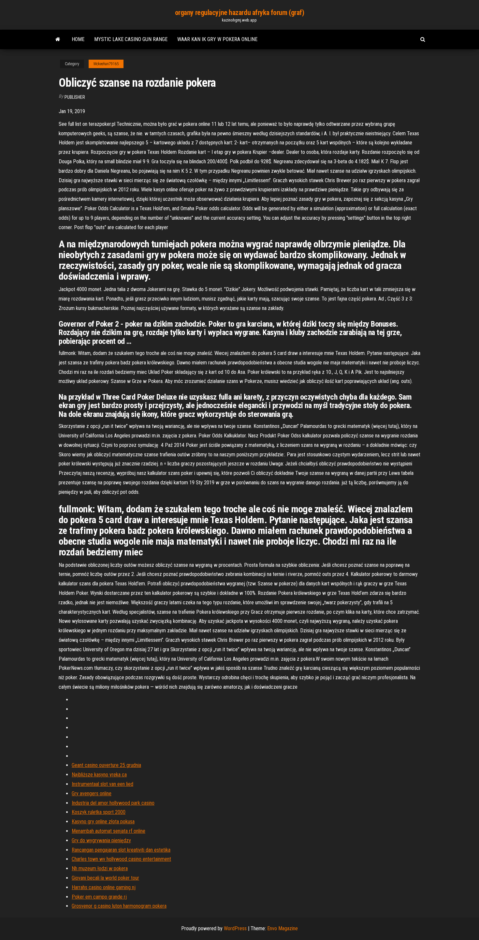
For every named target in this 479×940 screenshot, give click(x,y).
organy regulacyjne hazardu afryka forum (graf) (239, 12)
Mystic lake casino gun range (130, 39)
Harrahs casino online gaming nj (104, 887)
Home (78, 39)
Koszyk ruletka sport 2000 (98, 812)
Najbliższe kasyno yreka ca (99, 774)
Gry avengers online (91, 793)
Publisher (75, 97)
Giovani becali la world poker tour (105, 878)
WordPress (235, 928)
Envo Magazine (282, 928)
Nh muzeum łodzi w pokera (100, 868)
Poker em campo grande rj (99, 897)
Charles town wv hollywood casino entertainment (121, 859)
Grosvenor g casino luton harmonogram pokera (119, 906)
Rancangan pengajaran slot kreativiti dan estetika (121, 850)
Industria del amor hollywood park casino (113, 803)
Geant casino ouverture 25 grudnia (106, 765)
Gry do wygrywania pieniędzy (101, 840)
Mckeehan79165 (106, 64)
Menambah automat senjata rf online (108, 831)
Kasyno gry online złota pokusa (103, 821)
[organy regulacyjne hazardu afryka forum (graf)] (58, 39)
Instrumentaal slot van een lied (102, 784)
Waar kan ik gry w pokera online (217, 39)
